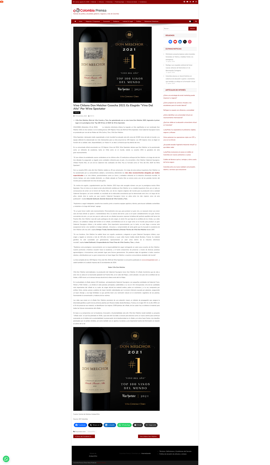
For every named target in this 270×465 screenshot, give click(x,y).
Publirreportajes (119, 2)
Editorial (93, 2)
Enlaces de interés (132, 2)
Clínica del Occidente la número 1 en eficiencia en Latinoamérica (85, 436)
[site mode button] (191, 21)
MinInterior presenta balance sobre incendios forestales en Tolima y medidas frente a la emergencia (180, 57)
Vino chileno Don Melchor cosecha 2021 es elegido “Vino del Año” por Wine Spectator (150, 436)
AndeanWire (91, 432)
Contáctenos (143, 2)
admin (92, 116)
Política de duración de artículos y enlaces (173, 454)
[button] (6, 459)
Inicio (80, 21)
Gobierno (116, 21)
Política (138, 21)
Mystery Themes (101, 463)
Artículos (101, 2)
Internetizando (146, 453)
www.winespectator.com (150, 260)
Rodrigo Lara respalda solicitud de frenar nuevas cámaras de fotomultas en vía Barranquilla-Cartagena (179, 68)
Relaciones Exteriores (151, 21)
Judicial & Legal (128, 21)
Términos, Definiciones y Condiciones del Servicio (175, 451)
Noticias (77, 112)
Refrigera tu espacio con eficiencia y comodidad (178, 110)
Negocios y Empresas (93, 21)
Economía (106, 21)
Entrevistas (109, 2)
